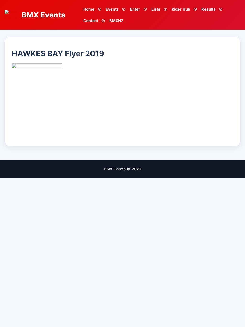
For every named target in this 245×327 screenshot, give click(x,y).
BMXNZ (116, 20)
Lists (155, 9)
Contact (90, 20)
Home (89, 9)
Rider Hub (181, 9)
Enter (135, 9)
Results (208, 9)
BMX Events (44, 15)
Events (112, 9)
